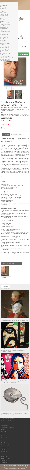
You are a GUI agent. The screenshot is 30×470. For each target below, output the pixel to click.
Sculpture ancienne (4, 47)
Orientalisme (3, 38)
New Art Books (3, 4)
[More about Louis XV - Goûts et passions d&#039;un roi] (5, 270)
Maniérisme (2, 21)
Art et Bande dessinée (5, 56)
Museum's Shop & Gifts (5, 53)
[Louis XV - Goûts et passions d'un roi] (10, 94)
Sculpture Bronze (4, 50)
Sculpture (2, 44)
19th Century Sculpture (5, 49)
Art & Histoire (4, 107)
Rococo (2, 30)
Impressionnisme (4, 34)
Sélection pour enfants (5, 59)
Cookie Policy (4, 462)
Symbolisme (3, 41)
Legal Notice (4, 456)
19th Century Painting (5, 31)
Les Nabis (2, 36)
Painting (2, 11)
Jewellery (2, 54)
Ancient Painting (4, 14)
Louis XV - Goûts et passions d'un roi (6, 276)
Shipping (3, 433)
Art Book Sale (3, 8)
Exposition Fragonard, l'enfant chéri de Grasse (12, 320)
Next (23, 93)
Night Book (4, 449)
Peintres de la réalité (5, 22)
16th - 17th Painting (4, 17)
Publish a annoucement (7, 442)
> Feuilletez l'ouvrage (6, 118)
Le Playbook (4, 451)
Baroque (2, 18)
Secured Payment (5, 435)
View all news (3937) (6, 288)
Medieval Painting (4, 15)
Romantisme (3, 40)
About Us (3, 431)
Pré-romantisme (3, 28)
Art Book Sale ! (5, 447)
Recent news (5, 286)
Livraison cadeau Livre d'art (6, 57)
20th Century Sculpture (5, 46)
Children (2, 51)
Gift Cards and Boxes (5, 60)
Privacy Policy (4, 460)
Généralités (2, 20)
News (1, 2)
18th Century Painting (5, 24)
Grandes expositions (5, 7)
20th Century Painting (5, 43)
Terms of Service (5, 458)
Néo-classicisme (4, 27)
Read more (25, 320)
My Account (4, 1)
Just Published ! (5, 445)
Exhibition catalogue (4, 9)
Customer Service (5, 438)
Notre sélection (3, 5)
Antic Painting (3, 12)
